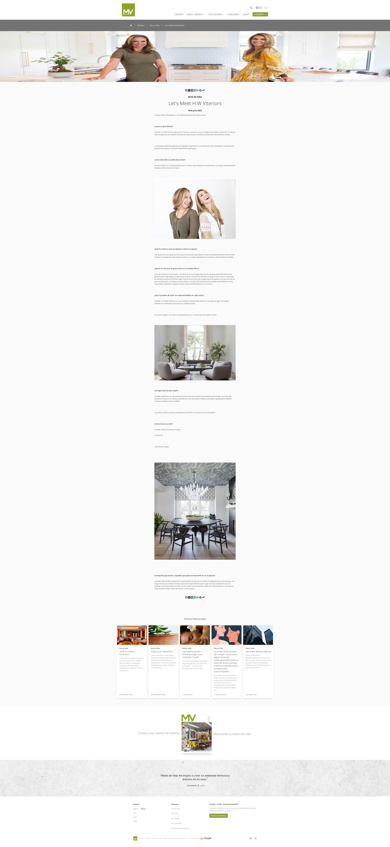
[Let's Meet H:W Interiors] (186, 90)
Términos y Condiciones (180, 828)
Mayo (135, 821)
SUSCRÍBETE (259, 14)
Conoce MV (175, 809)
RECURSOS (233, 14)
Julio (134, 813)
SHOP (246, 14)
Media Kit (174, 813)
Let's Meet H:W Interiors (174, 25)
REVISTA (179, 14)
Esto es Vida (155, 25)
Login (266, 8)
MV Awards (175, 818)
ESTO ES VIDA (215, 14)
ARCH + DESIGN (194, 14)
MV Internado (176, 823)
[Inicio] (131, 25)
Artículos (141, 25)
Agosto (135, 809)
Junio (135, 817)
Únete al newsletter (218, 816)
